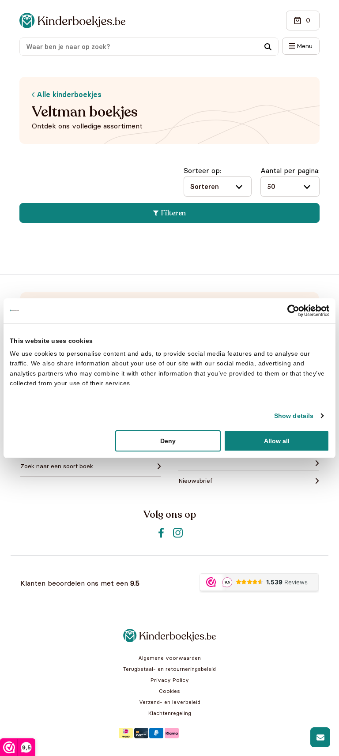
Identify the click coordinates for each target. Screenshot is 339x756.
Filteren (173, 213)
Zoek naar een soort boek (56, 466)
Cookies (169, 691)
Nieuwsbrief (195, 481)
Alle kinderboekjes (68, 94)
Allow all (277, 440)
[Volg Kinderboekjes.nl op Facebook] (161, 533)
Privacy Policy (170, 680)
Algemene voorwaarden (169, 657)
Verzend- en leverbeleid (169, 702)
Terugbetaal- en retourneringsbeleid (169, 669)
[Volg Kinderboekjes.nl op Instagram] (178, 533)
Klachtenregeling (169, 713)
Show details (293, 415)
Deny (168, 440)
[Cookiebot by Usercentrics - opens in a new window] (290, 310)
